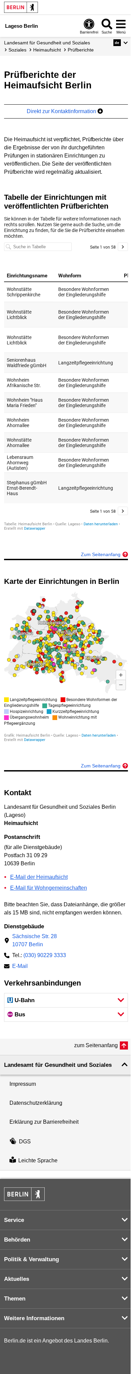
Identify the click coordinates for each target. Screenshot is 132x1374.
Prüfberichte (81, 49)
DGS (25, 1141)
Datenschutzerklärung (35, 1103)
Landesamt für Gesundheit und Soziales (47, 42)
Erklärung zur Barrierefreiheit (44, 1122)
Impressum (22, 1084)
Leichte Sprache (38, 1160)
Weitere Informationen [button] (34, 1318)
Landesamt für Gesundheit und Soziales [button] (58, 1065)
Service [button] (14, 1220)
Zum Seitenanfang (100, 554)
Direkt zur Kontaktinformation (62, 111)
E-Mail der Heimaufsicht (39, 877)
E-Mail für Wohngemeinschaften (48, 888)
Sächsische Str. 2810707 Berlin (34, 940)
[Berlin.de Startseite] (21, 7)
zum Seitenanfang (96, 1045)
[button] (120, 42)
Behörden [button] (17, 1239)
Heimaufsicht (47, 49)
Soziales (17, 49)
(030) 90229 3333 (44, 955)
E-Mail (20, 966)
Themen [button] (14, 1298)
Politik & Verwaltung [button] (31, 1259)
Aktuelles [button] (16, 1279)
